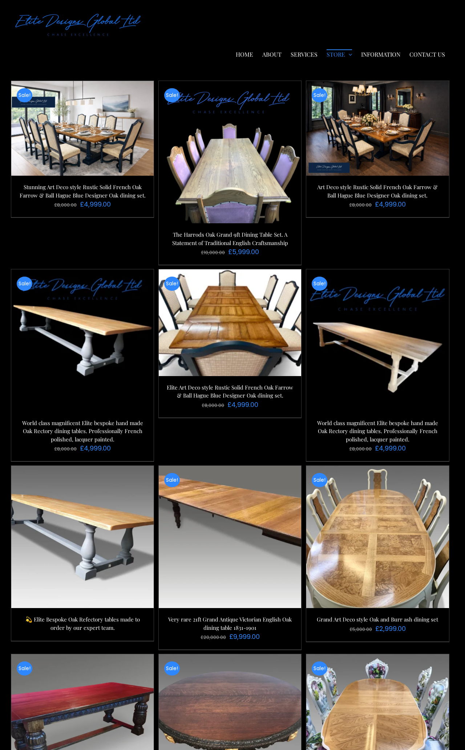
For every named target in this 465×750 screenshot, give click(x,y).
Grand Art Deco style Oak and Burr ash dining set (377, 619)
